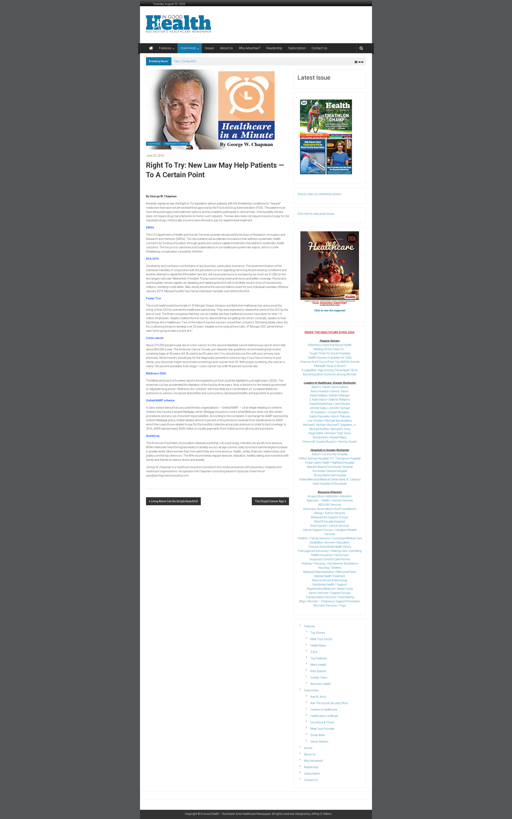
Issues (209, 48)
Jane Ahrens (342, 403)
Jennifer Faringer (339, 408)
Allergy (318, 513)
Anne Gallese (340, 387)
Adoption (346, 496)
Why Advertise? (249, 48)
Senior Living (345, 588)
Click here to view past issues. (316, 213)
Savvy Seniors (319, 741)
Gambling (355, 550)
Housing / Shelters (329, 567)
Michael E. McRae (314, 424)
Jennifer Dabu (318, 408)
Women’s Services (325, 605)
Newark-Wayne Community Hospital (330, 466)
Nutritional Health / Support (330, 584)
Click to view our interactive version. (320, 194)
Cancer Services (339, 525)
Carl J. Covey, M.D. (185, 61)
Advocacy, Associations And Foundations (329, 508)
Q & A (313, 652)
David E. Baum (340, 391)
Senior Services (318, 592)
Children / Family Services (314, 538)
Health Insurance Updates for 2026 (330, 357)
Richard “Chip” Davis (338, 433)
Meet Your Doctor (321, 639)
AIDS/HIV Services (329, 504)
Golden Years (318, 677)
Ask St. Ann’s (318, 696)
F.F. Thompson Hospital (346, 458)
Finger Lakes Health (317, 462)
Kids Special (318, 671)
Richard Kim (320, 437)
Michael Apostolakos (338, 420)
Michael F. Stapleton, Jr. (341, 424)
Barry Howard (319, 391)
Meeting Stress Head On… (330, 349)
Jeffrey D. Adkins (321, 813)
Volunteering (346, 597)
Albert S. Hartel (320, 387)
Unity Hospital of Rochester (330, 483)
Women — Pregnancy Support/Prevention (334, 601)
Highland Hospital (343, 462)
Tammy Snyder (347, 441)
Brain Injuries (318, 525)
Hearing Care (339, 550)
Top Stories (317, 632)
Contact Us (319, 48)
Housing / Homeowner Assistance (336, 563)
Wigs (302, 601)
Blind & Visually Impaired (329, 521)
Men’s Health (318, 664)
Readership (274, 48)
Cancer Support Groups (318, 529)
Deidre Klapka (318, 395)
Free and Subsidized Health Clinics (329, 546)
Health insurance (321, 555)
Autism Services (335, 513)
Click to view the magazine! (329, 310)
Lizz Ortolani (315, 420)
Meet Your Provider (322, 728)
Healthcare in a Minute (176, 143)
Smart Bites (317, 735)
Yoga (342, 605)
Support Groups (340, 592)
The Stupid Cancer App (269, 501)
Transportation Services (321, 597)
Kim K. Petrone (341, 416)
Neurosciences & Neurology (329, 580)
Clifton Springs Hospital (314, 458)
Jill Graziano (318, 412)
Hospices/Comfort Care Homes (329, 559)
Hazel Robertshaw (320, 403)
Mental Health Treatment (330, 576)
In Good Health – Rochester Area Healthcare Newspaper (236, 813)
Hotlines (307, 563)
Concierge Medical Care (347, 538)
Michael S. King (340, 429)
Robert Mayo (338, 437)
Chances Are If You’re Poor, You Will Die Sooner (330, 361)
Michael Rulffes (319, 429)
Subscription (297, 48)
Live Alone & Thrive (322, 722)
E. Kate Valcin (318, 399)
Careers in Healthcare (323, 709)
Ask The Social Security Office (329, 703)
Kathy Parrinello (319, 416)
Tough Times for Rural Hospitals (329, 353)
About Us (226, 48)
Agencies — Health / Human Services (330, 500)
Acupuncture (316, 496)
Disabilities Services (322, 542)
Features (165, 48)
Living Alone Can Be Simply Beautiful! (174, 501)
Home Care (341, 555)
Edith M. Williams (339, 399)
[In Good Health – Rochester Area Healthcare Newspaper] (151, 48)
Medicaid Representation (318, 571)
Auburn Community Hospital (330, 454)
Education (343, 542)
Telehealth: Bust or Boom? (329, 366)
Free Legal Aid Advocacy (313, 550)
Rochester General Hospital (330, 471)
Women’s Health (320, 684)
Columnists (188, 48)
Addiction (332, 496)
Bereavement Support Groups (329, 517)
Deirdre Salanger (339, 395)
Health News (318, 645)
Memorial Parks (346, 571)
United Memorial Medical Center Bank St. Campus (330, 479)
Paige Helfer (315, 433)
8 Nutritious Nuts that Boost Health (330, 345)
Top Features (318, 658)
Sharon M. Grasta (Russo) (319, 441)
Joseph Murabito (338, 412)
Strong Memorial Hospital (330, 475)
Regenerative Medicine (321, 588)
